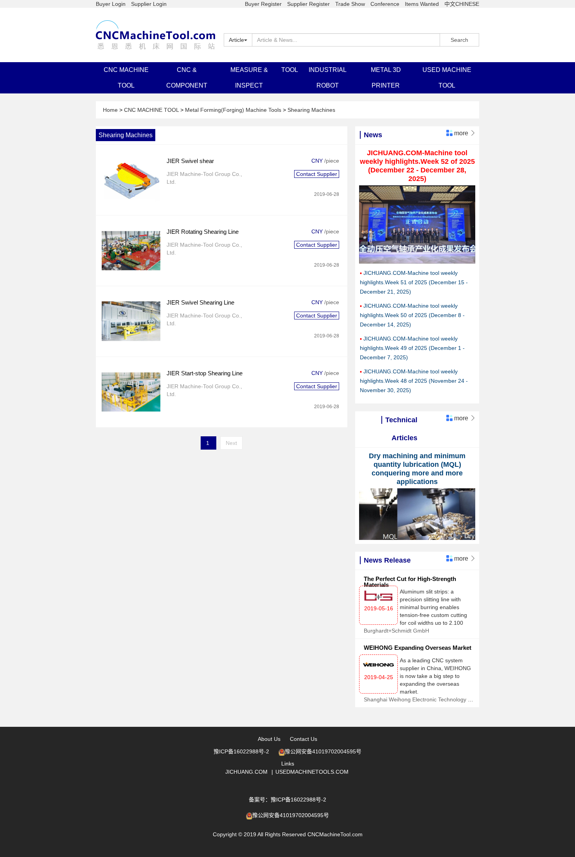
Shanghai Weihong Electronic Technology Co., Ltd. (426, 699)
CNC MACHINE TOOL (152, 110)
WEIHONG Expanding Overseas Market (417, 648)
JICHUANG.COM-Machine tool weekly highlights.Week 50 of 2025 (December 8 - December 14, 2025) (412, 315)
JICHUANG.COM (246, 772)
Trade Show (350, 4)
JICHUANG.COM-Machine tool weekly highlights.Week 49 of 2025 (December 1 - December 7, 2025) (412, 347)
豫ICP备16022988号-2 (241, 751)
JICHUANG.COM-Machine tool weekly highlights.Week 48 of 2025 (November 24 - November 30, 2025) (414, 380)
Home (111, 110)
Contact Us (303, 739)
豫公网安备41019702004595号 (323, 751)
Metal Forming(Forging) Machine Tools (234, 110)
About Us (269, 739)
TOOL (289, 69)
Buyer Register (263, 4)
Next (231, 443)
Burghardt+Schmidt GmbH (396, 631)
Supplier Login (149, 4)
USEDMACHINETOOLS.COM (312, 772)
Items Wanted (422, 4)
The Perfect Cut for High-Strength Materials (410, 582)
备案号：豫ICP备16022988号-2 (287, 799)
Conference (384, 4)
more (464, 133)
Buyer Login (111, 4)
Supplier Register (308, 4)
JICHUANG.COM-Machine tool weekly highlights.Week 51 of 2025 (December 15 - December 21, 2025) (414, 282)
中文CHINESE (461, 4)
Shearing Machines (311, 110)
